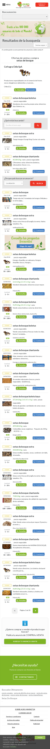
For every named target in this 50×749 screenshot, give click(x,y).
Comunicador (25, 713)
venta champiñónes (35, 695)
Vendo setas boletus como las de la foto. (27, 308)
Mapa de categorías (13, 724)
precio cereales (7, 693)
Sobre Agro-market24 (25, 709)
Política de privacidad (36, 720)
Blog (13, 727)
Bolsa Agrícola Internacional (23, 7)
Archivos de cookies (13, 720)
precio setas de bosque (19, 695)
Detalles (21, 90)
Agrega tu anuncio (41, 4)
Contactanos (26, 677)
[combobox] (40, 45)
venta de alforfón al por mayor (25, 693)
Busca (40, 183)
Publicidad (36, 724)
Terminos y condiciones (13, 716)
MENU (8, 5)
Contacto (40, 113)
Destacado (31, 90)
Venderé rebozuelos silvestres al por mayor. (28, 285)
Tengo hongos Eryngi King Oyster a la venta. (29, 139)
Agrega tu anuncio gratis (25, 641)
